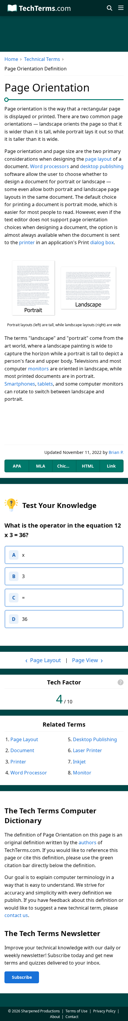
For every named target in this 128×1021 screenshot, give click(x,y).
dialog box (102, 242)
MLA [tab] (40, 466)
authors (87, 842)
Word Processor (28, 772)
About (55, 1016)
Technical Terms (42, 59)
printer (27, 242)
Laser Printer (87, 750)
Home (11, 59)
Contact (71, 1016)
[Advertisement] (64, 424)
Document (22, 750)
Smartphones (19, 384)
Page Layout (24, 739)
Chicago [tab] (65, 466)
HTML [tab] (88, 466)
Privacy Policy (104, 1011)
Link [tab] (111, 466)
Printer (18, 761)
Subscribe (22, 977)
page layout (98, 159)
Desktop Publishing (95, 739)
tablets (45, 384)
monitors (38, 368)
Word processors (49, 166)
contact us (16, 915)
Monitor (82, 772)
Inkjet (79, 761)
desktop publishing (102, 166)
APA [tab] (17, 466)
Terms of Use (76, 1011)
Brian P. (116, 452)
